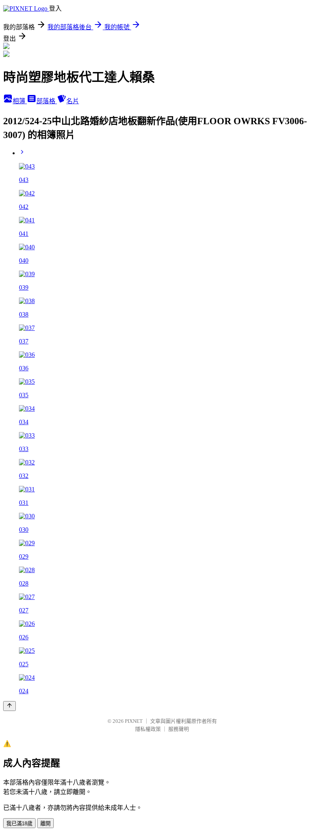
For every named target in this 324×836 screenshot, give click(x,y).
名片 (72, 101)
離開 (45, 824)
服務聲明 (178, 729)
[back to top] (9, 706)
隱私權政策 (148, 729)
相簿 (20, 101)
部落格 (46, 101)
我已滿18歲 (19, 824)
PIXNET (134, 721)
